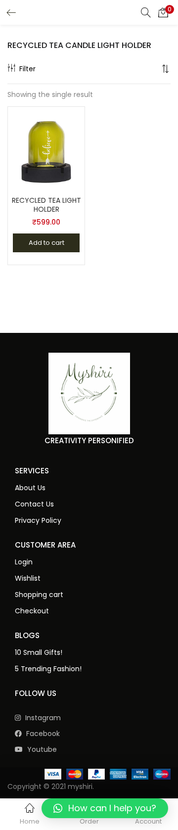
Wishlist (28, 578)
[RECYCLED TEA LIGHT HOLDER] (46, 148)
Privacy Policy (38, 520)
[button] (163, 12)
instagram (42, 718)
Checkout (32, 611)
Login (24, 562)
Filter (27, 69)
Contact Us (34, 504)
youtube (41, 749)
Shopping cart (39, 594)
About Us (30, 488)
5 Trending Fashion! (48, 669)
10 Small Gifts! (38, 652)
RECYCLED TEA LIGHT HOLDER (46, 205)
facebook (42, 733)
